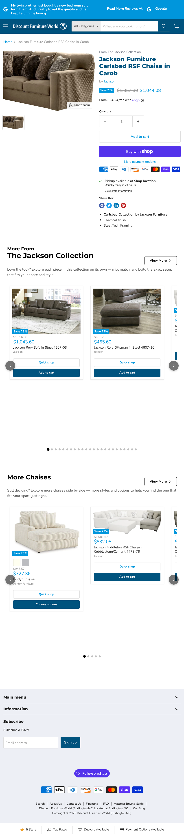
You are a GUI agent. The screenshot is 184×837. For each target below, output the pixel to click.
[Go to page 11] (86, 449)
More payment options (140, 162)
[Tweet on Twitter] (109, 205)
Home (7, 42)
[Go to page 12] (90, 449)
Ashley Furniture (23, 583)
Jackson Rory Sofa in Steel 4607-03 (40, 347)
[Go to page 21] (124, 449)
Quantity (105, 111)
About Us (56, 804)
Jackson (110, 81)
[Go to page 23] (132, 449)
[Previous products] (10, 366)
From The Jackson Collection (120, 52)
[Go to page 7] (71, 449)
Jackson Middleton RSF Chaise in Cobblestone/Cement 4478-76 (118, 549)
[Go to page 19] (117, 449)
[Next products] (174, 366)
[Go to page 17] (109, 449)
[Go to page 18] (113, 449)
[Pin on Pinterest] (123, 205)
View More (158, 260)
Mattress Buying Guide (129, 804)
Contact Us (74, 804)
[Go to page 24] (136, 449)
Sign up (70, 742)
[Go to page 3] (56, 449)
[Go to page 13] (94, 449)
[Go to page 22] (128, 449)
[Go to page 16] (105, 449)
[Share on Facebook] (102, 205)
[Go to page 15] (102, 449)
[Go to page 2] (52, 449)
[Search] (164, 26)
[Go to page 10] (82, 449)
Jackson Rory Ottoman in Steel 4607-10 (124, 347)
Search (40, 804)
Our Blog (139, 808)
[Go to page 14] (98, 449)
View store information (118, 191)
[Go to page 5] (63, 449)
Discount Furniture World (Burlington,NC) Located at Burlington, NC (83, 808)
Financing (92, 804)
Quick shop (46, 363)
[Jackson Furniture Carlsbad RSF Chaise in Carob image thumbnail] (13, 122)
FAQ (106, 804)
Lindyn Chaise (24, 579)
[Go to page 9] (79, 449)
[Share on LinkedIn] (116, 205)
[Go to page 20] (121, 449)
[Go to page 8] (75, 449)
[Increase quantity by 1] (138, 121)
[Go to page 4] (60, 449)
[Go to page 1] (48, 449)
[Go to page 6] (67, 449)
